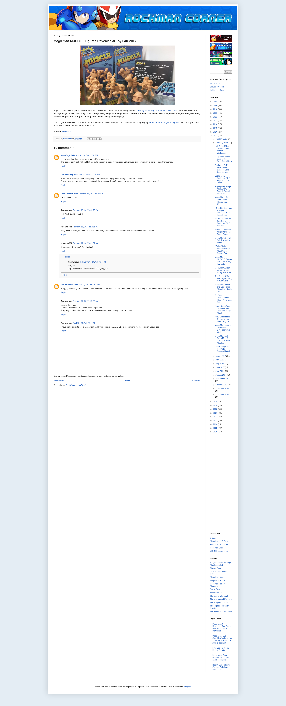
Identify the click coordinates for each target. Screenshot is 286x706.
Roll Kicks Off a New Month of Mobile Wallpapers (222, 149)
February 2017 (222, 143)
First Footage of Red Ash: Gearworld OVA (222, 349)
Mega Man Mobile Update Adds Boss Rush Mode (223, 159)
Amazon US (215, 83)
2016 (215, 132)
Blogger (187, 687)
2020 (215, 409)
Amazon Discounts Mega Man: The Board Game (223, 231)
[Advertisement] (222, 482)
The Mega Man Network (220, 602)
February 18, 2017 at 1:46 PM (91, 194)
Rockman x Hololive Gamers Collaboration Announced (221, 667)
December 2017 (222, 394)
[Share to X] (94, 138)
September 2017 (223, 379)
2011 (215, 113)
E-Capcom (214, 538)
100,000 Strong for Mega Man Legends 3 (220, 564)
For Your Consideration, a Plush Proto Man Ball (223, 298)
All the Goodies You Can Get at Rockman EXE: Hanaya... (223, 222)
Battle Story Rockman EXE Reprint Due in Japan (222, 179)
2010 (215, 109)
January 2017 (222, 139)
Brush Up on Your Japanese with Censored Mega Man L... (223, 309)
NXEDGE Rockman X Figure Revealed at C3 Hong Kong (223, 211)
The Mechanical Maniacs (221, 599)
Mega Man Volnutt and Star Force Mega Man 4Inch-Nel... (223, 288)
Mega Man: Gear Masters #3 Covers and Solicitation (220, 657)
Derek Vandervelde (69, 194)
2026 (215, 432)
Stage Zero (215, 589)
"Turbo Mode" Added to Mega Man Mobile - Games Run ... (222, 249)
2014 (215, 124)
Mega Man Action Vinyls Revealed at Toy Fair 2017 (223, 270)
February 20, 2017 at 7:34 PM (93, 262)
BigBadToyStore (217, 87)
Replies (67, 257)
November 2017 (222, 388)
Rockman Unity (216, 548)
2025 (215, 428)
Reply (63, 166)
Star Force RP (216, 593)
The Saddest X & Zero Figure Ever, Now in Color (223, 278)
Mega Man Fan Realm (219, 580)
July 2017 (220, 371)
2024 (215, 424)
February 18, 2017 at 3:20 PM (85, 210)
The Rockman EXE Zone (221, 611)
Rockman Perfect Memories (217, 585)
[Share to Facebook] (97, 138)
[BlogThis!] (91, 138)
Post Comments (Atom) (76, 385)
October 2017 (222, 385)
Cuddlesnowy (67, 174)
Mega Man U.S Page (219, 541)
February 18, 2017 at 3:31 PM (85, 227)
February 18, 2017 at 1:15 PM (87, 174)
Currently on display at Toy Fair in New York (156, 110)
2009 (215, 105)
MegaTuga (65, 155)
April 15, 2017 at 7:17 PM (84, 323)
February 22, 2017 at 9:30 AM (85, 301)
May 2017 (220, 364)
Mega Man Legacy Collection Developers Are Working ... (223, 328)
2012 (215, 117)
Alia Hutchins (67, 285)
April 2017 (220, 360)
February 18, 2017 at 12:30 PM (84, 155)
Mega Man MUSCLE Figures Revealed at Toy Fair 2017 (223, 260)
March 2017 (221, 356)
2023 (215, 420)
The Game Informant (219, 596)
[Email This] (88, 138)
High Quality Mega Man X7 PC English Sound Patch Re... (223, 190)
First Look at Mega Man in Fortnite (220, 649)
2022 (215, 417)
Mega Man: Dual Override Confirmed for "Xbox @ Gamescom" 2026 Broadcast (222, 639)
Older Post (195, 380)
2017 (215, 135)
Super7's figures (164, 122)
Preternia (66, 131)
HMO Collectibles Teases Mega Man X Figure (222, 319)
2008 (215, 102)
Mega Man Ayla (216, 577)
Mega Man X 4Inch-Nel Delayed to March (223, 240)
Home (127, 380)
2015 (215, 128)
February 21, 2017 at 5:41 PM (87, 285)
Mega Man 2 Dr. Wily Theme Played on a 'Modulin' (222, 200)
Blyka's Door (215, 568)
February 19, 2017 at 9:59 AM (85, 243)
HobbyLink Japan (217, 90)
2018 (215, 402)
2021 (215, 413)
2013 (215, 120)
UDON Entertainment (219, 551)
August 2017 (221, 375)
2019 (215, 405)
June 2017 (220, 367)
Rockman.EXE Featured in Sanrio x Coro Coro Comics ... (223, 168)
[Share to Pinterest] (100, 138)
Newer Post (59, 380)
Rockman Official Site (219, 544)
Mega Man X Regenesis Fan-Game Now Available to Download (221, 627)
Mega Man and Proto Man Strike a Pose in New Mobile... (223, 339)
